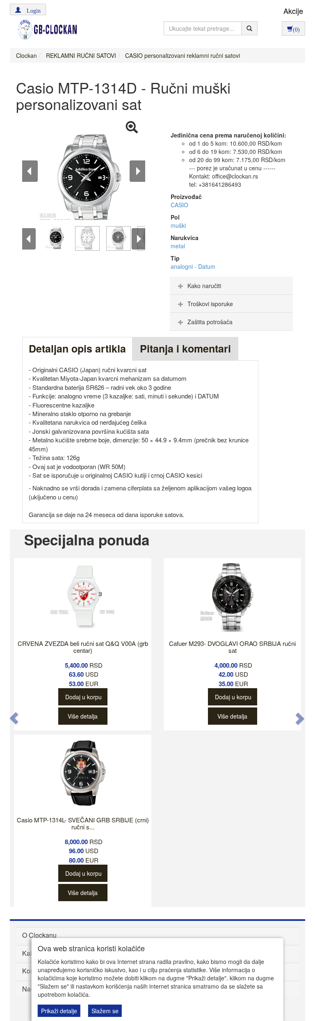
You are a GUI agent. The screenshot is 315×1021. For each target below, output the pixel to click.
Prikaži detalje (59, 1011)
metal (178, 246)
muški (178, 225)
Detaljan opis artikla (77, 348)
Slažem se (105, 1011)
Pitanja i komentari (185, 348)
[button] (28, 9)
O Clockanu (39, 935)
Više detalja (83, 716)
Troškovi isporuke (210, 304)
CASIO (179, 205)
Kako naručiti (204, 286)
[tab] (231, 286)
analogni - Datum (193, 266)
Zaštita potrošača (210, 322)
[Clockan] (45, 29)
